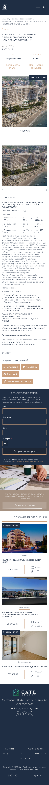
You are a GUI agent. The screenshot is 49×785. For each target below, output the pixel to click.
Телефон (7, 439)
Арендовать (36, 748)
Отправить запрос (24, 451)
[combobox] (5, 443)
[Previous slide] (2, 190)
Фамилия (7, 417)
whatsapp (12, 367)
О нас (23, 753)
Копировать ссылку (19, 381)
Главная (5, 19)
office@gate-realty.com (24, 708)
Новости (40, 753)
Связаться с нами (24, 505)
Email (5, 428)
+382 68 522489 (24, 704)
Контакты (24, 758)
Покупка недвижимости (22, 19)
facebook (12, 374)
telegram (32, 367)
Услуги (7, 753)
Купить (10, 748)
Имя (5, 406)
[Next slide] (46, 190)
